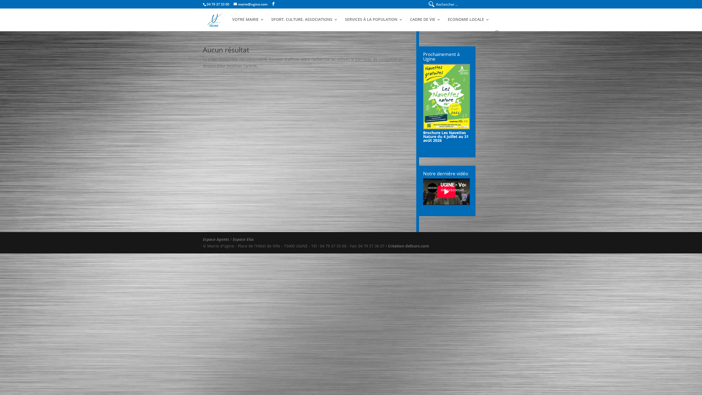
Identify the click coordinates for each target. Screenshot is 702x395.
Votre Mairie (245, 20)
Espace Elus (243, 239)
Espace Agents (216, 239)
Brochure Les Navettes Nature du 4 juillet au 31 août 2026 (446, 136)
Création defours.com (408, 246)
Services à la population (371, 20)
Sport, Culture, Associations (301, 20)
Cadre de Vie (422, 20)
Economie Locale (466, 20)
